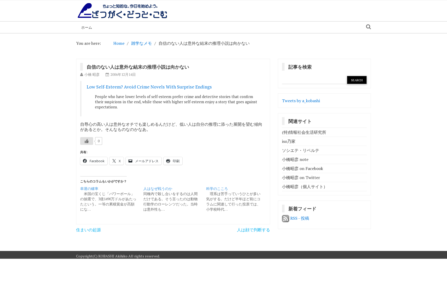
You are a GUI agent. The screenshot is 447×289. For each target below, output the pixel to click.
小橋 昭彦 (92, 74)
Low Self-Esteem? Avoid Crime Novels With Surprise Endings (149, 87)
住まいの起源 (88, 230)
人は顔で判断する (253, 230)
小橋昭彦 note (295, 159)
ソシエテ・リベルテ (300, 150)
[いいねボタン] (86, 141)
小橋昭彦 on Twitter (301, 177)
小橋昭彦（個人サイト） (304, 186)
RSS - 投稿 (299, 218)
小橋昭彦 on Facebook (302, 168)
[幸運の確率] (111, 199)
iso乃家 (288, 141)
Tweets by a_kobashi (301, 100)
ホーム (86, 27)
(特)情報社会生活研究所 (304, 132)
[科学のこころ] (237, 199)
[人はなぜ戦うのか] (174, 199)
